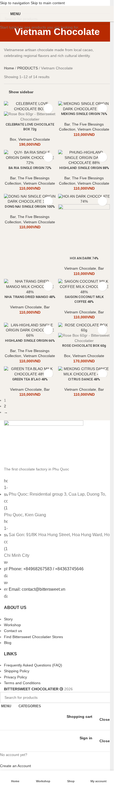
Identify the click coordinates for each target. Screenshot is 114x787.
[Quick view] (48, 108)
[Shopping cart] (105, 13)
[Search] (112, 392)
